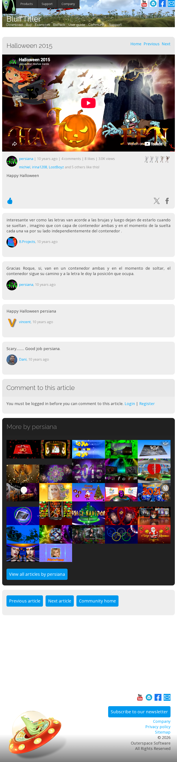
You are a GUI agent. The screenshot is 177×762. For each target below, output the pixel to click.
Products (26, 4)
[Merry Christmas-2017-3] (154, 540)
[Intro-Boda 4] (121, 522)
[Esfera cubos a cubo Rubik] (88, 455)
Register (147, 403)
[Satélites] (22, 522)
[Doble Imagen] (88, 540)
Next (166, 43)
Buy (29, 25)
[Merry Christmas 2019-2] (55, 455)
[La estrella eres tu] (22, 498)
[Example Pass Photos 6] (154, 455)
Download (14, 25)
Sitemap (163, 732)
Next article (59, 601)
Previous (152, 43)
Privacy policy (158, 726)
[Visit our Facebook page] (162, 3)
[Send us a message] (171, 3)
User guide (76, 25)
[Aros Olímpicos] (121, 540)
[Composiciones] (55, 498)
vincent (25, 321)
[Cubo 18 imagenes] (154, 522)
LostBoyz (56, 167)
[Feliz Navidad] (88, 522)
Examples (42, 25)
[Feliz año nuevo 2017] (22, 540)
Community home (97, 601)
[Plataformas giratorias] (121, 480)
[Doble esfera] (55, 540)
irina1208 (39, 167)
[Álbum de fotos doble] (22, 455)
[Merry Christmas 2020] (88, 498)
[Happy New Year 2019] (22, 480)
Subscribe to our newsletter (139, 712)
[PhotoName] (55, 559)
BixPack (59, 25)
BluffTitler (23, 19)
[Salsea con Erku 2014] (55, 522)
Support (47, 4)
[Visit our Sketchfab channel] (153, 3)
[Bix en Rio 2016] (121, 498)
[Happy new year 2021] (154, 498)
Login (130, 403)
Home (135, 43)
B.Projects (27, 241)
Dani (23, 359)
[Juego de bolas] (22, 559)
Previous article (24, 601)
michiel (24, 167)
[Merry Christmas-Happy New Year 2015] (88, 480)
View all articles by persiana (37, 574)
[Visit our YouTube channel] (144, 3)
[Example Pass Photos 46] (121, 455)
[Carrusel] (154, 480)
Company (68, 4)
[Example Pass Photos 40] (55, 480)
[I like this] (9, 200)
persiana (26, 158)
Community (97, 25)
